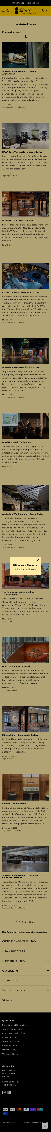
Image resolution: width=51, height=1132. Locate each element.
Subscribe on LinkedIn (25, 569)
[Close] (38, 560)
